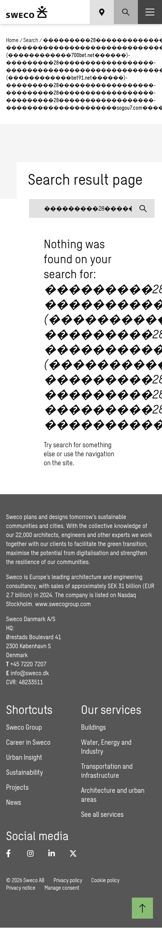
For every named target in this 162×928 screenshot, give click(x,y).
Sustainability (24, 772)
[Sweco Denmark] (26, 12)
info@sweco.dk (30, 672)
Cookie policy (105, 880)
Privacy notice (20, 887)
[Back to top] (142, 908)
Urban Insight (24, 757)
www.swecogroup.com (63, 603)
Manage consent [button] (61, 887)
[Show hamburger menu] (150, 12)
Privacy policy (67, 880)
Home (12, 40)
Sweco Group (24, 727)
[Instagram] (33, 853)
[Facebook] (12, 853)
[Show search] (126, 12)
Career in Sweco (28, 742)
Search (30, 40)
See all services (102, 814)
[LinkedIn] (54, 853)
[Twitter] (75, 853)
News (13, 802)
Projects (17, 787)
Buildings (93, 727)
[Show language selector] (102, 12)
